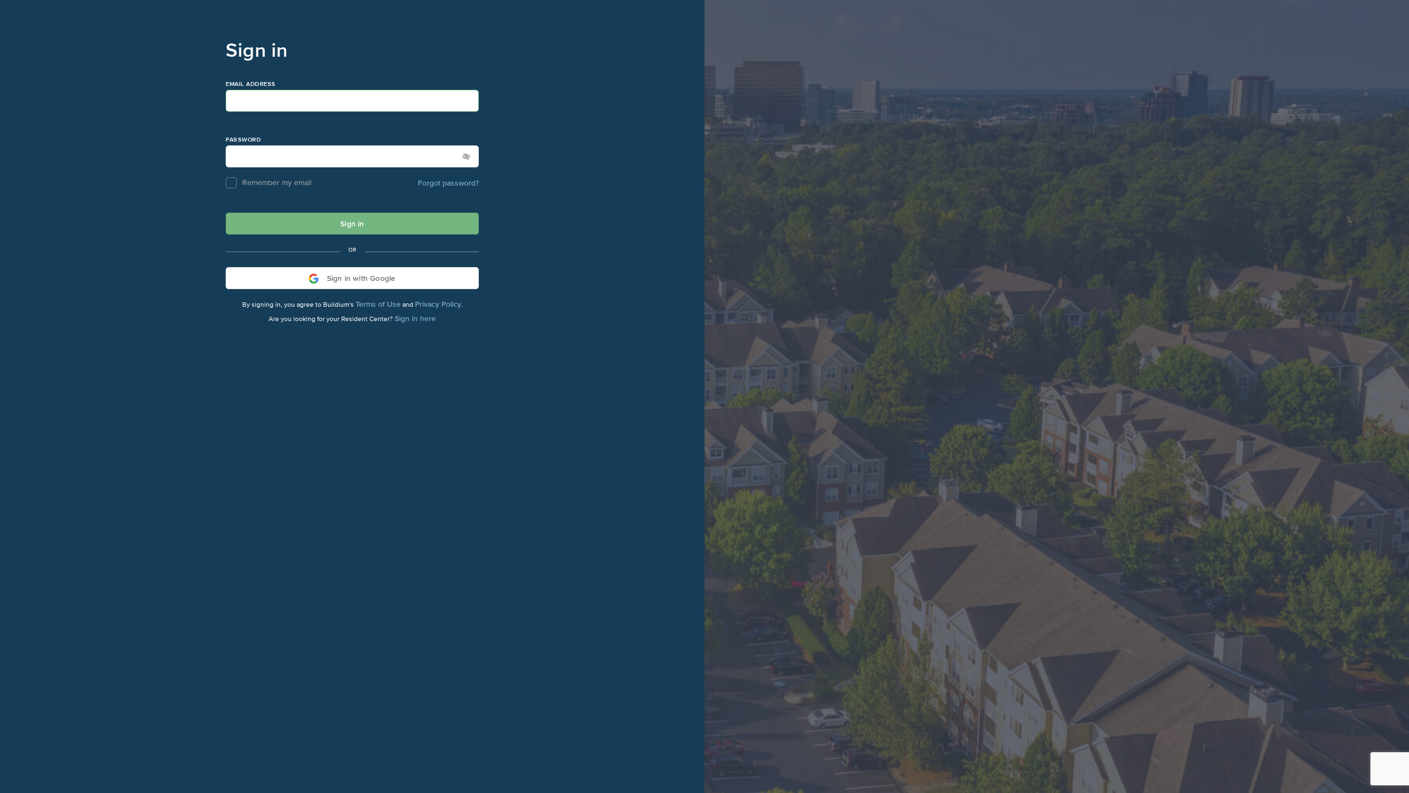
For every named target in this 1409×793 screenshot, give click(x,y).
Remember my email (277, 183)
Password (243, 140)
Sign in (352, 223)
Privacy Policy (438, 304)
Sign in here (415, 318)
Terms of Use (378, 304)
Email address (251, 84)
